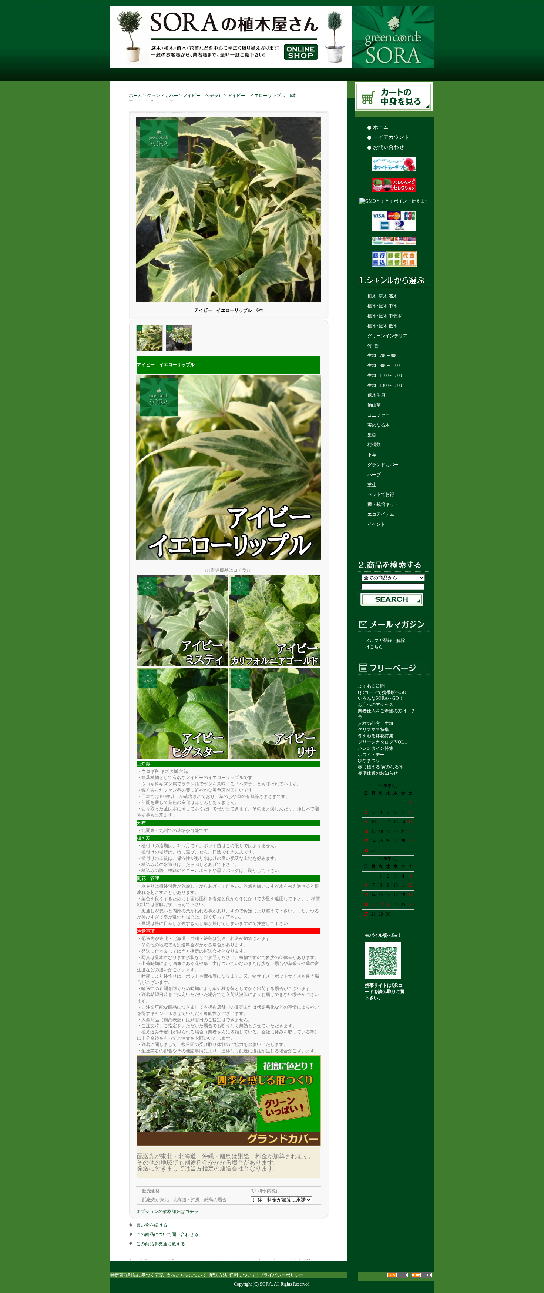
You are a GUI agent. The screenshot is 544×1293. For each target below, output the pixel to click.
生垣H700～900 (382, 355)
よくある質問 (371, 686)
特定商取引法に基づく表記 (137, 1275)
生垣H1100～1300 (384, 375)
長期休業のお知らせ (378, 773)
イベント (376, 524)
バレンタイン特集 (375, 748)
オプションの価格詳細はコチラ (167, 1211)
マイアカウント (391, 137)
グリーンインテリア (387, 335)
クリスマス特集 (373, 729)
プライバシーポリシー (281, 1275)
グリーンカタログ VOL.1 (382, 742)
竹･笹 (373, 345)
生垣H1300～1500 (384, 385)
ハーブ (374, 474)
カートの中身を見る (395, 97)
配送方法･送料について (232, 1275)
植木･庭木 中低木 (384, 315)
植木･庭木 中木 (382, 305)
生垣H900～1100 (383, 365)
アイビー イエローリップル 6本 (262, 95)
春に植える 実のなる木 (380, 766)
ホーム (135, 95)
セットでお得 (380, 494)
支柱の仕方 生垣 (375, 723)
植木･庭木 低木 (382, 325)
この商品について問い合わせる (167, 1234)
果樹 (371, 435)
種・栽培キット (383, 504)
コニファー (378, 415)
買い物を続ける (151, 1225)
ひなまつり (369, 760)
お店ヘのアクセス (375, 704)
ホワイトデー (371, 754)
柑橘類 (374, 444)
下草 (371, 454)
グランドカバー (162, 95)
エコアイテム (380, 514)
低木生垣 (376, 395)
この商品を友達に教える (160, 1243)
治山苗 (374, 405)
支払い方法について (186, 1275)
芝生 (371, 484)
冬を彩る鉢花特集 (375, 735)
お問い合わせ (388, 147)
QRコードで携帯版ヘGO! (383, 692)
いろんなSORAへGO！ (380, 698)
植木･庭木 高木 (382, 296)
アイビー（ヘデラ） (203, 95)
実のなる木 (378, 425)
